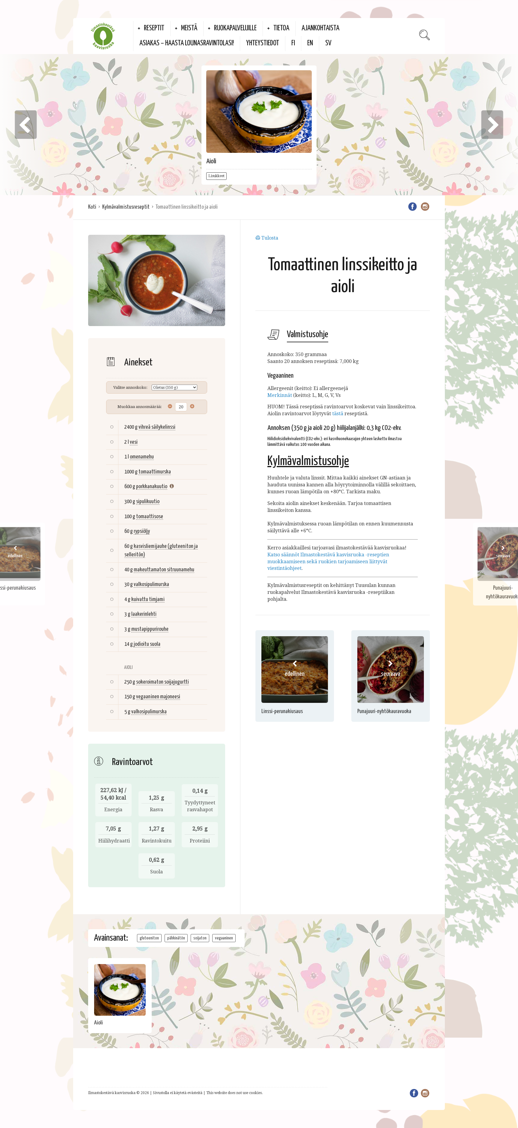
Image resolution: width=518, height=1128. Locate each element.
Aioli (211, 161)
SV (328, 43)
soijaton (200, 938)
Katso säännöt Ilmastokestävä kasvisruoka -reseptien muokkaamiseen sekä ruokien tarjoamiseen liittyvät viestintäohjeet (328, 561)
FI (293, 43)
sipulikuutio (147, 501)
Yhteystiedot (262, 43)
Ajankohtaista (320, 28)
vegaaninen (224, 938)
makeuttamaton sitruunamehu (164, 570)
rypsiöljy (142, 531)
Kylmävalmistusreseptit (126, 207)
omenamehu (142, 457)
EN (310, 43)
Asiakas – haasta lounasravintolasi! (186, 43)
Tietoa (281, 28)
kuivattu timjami (148, 599)
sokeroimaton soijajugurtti (162, 682)
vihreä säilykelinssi (156, 427)
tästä (337, 413)
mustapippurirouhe (149, 629)
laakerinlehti (143, 614)
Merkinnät (279, 395)
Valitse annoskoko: (130, 387)
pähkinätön (176, 938)
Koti (92, 207)
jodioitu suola (147, 644)
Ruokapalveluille (235, 28)
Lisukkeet (216, 176)
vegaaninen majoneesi (158, 697)
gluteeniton (149, 938)
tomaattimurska (154, 472)
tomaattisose (149, 516)
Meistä (189, 28)
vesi (134, 442)
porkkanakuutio (151, 486)
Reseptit (154, 28)
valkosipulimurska (151, 584)
